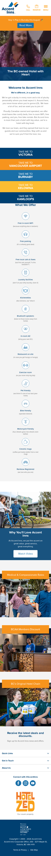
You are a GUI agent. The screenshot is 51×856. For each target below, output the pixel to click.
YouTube (33, 783)
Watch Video (25, 553)
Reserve (37, 10)
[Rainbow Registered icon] (25, 466)
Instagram (26, 783)
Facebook (18, 783)
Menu (45, 10)
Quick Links (7, 753)
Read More (25, 25)
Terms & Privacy (20, 850)
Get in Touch (8, 760)
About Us (6, 767)
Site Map (34, 850)
